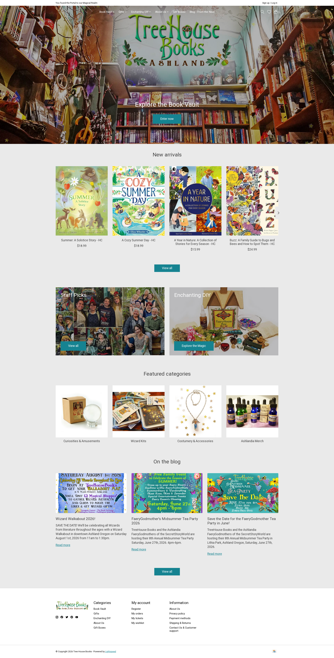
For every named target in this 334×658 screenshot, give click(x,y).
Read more (63, 545)
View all (167, 268)
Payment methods (179, 618)
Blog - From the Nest (202, 11)
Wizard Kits (138, 441)
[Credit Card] (274, 651)
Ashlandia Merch (252, 441)
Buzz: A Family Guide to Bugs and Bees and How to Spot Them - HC (252, 241)
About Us (99, 623)
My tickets (137, 618)
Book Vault (100, 608)
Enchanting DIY (102, 618)
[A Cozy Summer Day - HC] (139, 201)
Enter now (167, 119)
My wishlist (138, 623)
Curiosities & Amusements (81, 441)
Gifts (96, 613)
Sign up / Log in (269, 3)
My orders (137, 613)
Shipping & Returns (180, 623)
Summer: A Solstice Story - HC (81, 240)
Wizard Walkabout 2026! (75, 519)
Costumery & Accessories (195, 441)
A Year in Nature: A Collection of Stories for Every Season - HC (195, 241)
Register (136, 608)
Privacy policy (177, 613)
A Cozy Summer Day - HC (138, 240)
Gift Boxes (179, 11)
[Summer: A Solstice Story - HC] (82, 201)
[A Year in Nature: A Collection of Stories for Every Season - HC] (195, 201)
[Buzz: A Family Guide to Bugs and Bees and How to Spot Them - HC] (252, 201)
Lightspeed (110, 651)
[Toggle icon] (262, 12)
